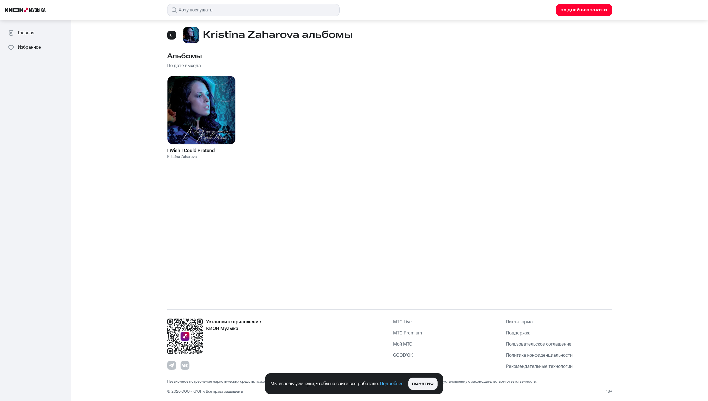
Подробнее (392, 383)
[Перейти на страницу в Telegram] (171, 365)
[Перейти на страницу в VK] (185, 365)
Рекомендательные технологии (539, 366)
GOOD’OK (403, 355)
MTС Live (402, 322)
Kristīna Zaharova (182, 157)
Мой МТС (402, 344)
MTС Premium (407, 333)
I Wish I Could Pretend (191, 150)
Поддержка (518, 333)
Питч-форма (519, 322)
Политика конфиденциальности (539, 355)
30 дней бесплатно (584, 10)
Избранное (29, 47)
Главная (26, 33)
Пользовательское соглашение (538, 344)
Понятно (422, 384)
